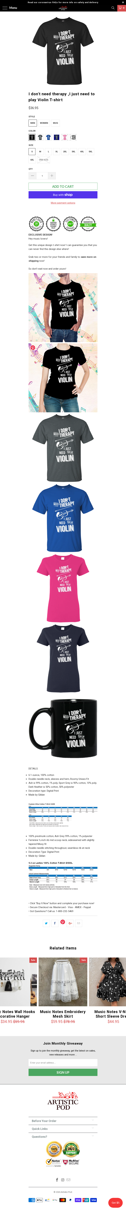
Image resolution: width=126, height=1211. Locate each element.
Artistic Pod (66, 1192)
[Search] (113, 8)
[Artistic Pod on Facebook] (57, 1180)
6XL (32, 160)
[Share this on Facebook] (54, 923)
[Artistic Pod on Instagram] (62, 1180)
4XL (82, 151)
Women (44, 123)
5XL (90, 151)
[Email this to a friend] (78, 923)
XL (56, 151)
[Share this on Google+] (70, 923)
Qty (31, 169)
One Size (43, 160)
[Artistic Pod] (63, 8)
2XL (65, 151)
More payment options (63, 202)
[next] (94, 50)
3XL (73, 151)
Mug (55, 123)
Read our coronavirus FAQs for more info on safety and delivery (63, 2)
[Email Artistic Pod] (68, 1180)
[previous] (32, 50)
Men (32, 123)
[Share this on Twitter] (46, 923)
